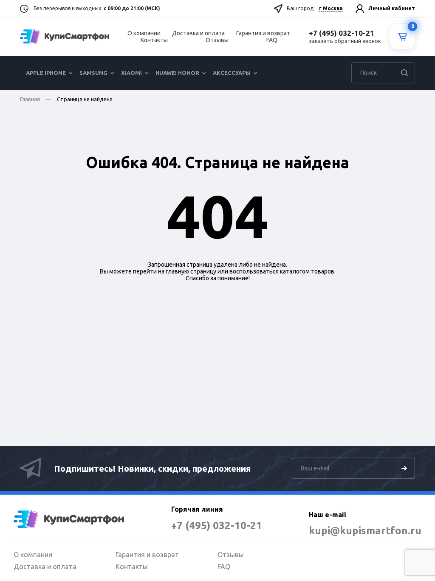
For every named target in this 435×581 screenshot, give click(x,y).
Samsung (93, 73)
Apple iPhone (46, 73)
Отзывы (217, 40)
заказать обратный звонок (345, 41)
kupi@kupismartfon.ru (365, 530)
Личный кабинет (391, 8)
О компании (144, 33)
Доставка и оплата (198, 33)
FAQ (271, 40)
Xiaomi (131, 73)
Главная (30, 99)
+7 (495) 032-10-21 (216, 525)
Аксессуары (232, 73)
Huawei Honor (177, 73)
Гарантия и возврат (263, 33)
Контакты (154, 40)
